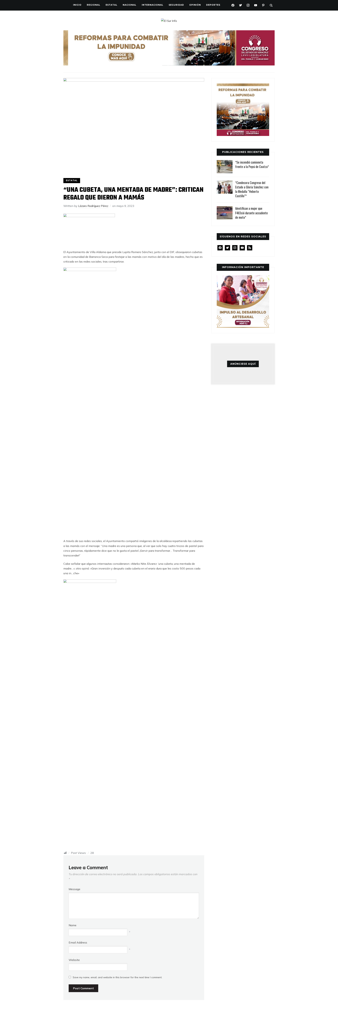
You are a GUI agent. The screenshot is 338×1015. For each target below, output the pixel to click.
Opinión (195, 5)
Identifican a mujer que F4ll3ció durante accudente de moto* (251, 212)
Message (74, 889)
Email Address (78, 942)
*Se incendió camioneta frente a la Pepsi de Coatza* (252, 164)
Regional (93, 5)
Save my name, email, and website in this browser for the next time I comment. (117, 977)
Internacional (152, 5)
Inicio (77, 5)
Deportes (213, 5)
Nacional (129, 5)
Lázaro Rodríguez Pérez (93, 206)
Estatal (111, 5)
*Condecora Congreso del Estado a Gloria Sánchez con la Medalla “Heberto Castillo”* (251, 189)
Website (74, 960)
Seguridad (176, 5)
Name (72, 925)
